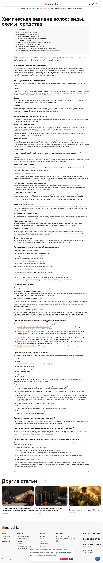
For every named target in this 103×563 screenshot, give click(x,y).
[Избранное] (93, 4)
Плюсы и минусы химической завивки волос (32, 38)
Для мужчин (43, 8)
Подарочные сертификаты (74, 8)
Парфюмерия (58, 8)
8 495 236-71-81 (92, 539)
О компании (6, 536)
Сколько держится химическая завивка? (31, 46)
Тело (37, 8)
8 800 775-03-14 (92, 533)
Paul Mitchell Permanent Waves (27, 337)
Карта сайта (6, 541)
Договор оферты (7, 559)
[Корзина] (96, 4)
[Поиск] (89, 4)
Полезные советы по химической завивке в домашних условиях (40, 50)
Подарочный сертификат (25, 548)
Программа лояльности (24, 546)
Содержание (20, 30)
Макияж (50, 8)
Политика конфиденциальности (91, 559)
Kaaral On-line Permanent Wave (27, 346)
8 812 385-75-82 (92, 544)
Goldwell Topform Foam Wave (26, 331)
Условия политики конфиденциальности (46, 555)
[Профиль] (99, 4)
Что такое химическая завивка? (28, 32)
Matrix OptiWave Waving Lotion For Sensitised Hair (33, 327)
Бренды (23, 8)
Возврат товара (22, 539)
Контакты (20, 543)
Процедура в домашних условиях (29, 44)
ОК (71, 559)
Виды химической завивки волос (28, 36)
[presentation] (40, 481)
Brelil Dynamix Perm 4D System (27, 341)
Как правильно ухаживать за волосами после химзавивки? (37, 48)
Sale (64, 8)
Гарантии (20, 541)
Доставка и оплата (23, 536)
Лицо (33, 8)
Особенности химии (24, 40)
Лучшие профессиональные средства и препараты (34, 42)
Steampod (47, 95)
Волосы (29, 8)
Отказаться (64, 559)
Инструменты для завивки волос (28, 34)
